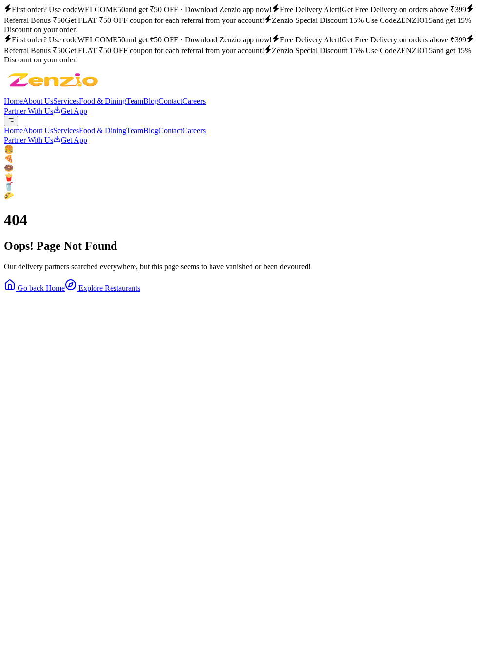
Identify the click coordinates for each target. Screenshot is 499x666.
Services (66, 101)
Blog (150, 101)
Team (134, 101)
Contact (170, 101)
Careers (194, 101)
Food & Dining (102, 101)
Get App (74, 111)
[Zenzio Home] (52, 92)
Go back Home (40, 288)
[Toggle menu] (11, 121)
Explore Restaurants (108, 288)
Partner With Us (28, 111)
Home (13, 101)
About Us (38, 101)
